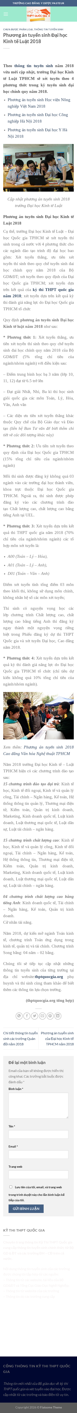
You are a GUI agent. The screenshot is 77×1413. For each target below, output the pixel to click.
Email (13, 1146)
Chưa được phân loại (18, 29)
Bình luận (16, 1089)
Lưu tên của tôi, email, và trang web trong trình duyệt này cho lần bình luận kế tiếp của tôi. (37, 1193)
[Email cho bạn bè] (42, 1016)
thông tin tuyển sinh (33, 65)
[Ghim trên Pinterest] (50, 1016)
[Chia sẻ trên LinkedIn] (57, 1016)
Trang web (15, 1166)
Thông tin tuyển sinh (48, 29)
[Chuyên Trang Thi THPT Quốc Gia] (38, 14)
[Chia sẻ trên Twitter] (34, 1016)
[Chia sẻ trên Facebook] (26, 1016)
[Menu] (5, 14)
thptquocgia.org (49, 976)
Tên (12, 1126)
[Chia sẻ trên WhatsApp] (19, 1016)
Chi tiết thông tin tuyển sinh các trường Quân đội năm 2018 (20, 1038)
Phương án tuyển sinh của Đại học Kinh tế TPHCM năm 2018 (57, 1038)
